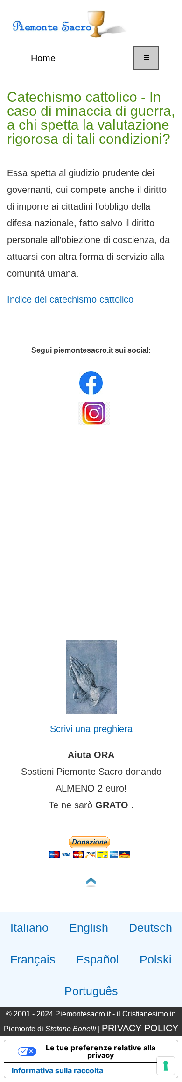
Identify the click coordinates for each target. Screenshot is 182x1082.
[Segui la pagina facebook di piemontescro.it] (91, 392)
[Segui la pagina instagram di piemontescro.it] (94, 422)
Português (91, 990)
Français (33, 959)
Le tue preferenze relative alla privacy (100, 1051)
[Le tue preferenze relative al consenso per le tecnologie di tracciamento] (166, 1066)
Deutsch (150, 927)
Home (43, 58)
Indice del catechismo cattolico (70, 299)
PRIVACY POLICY (140, 1028)
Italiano (29, 927)
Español (97, 959)
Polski (156, 959)
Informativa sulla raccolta (57, 1070)
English (88, 927)
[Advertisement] (91, 535)
